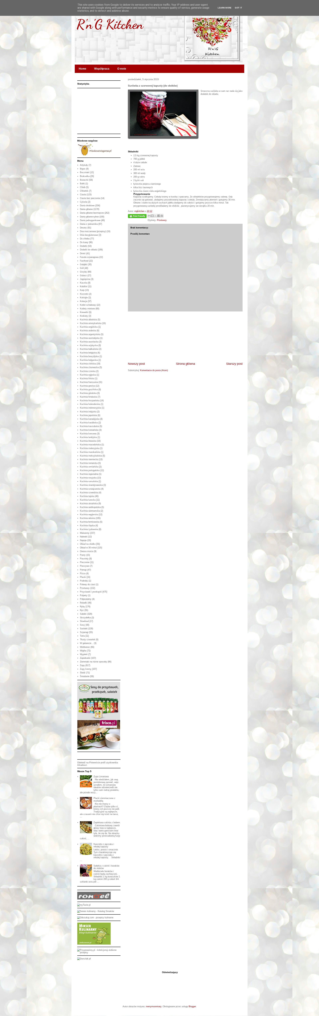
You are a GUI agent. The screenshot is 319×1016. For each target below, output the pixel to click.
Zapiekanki (85, 658)
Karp (82, 290)
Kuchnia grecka (87, 386)
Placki (83, 577)
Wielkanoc (85, 647)
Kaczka (83, 283)
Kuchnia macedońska (90, 444)
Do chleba (85, 238)
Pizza (82, 573)
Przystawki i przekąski (91, 591)
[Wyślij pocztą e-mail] (149, 215)
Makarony (84, 533)
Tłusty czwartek (87, 639)
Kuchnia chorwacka (89, 367)
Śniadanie (84, 676)
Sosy (82, 625)
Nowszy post (136, 363)
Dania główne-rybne (89, 216)
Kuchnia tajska (87, 496)
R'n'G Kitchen (109, 24)
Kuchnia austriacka (89, 341)
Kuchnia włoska (87, 518)
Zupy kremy (85, 669)
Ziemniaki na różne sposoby (93, 661)
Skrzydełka (85, 617)
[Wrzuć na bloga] (152, 215)
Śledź (82, 672)
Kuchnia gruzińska (89, 389)
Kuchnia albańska (88, 319)
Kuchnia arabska (88, 330)
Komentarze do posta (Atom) (154, 370)
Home (82, 68)
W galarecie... (86, 643)
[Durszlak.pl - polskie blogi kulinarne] (84, 958)
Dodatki (83, 246)
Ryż (82, 610)
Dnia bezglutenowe (89, 235)
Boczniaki (84, 172)
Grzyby (83, 272)
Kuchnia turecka (88, 500)
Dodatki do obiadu (88, 249)
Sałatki (83, 614)
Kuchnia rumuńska (89, 481)
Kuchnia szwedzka (89, 492)
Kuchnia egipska (88, 375)
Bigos (82, 168)
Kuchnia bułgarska (89, 360)
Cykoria (83, 202)
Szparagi (84, 632)
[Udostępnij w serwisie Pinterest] (161, 215)
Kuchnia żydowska (89, 529)
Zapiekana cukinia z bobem (107, 822)
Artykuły (84, 165)
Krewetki (84, 312)
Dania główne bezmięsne (92, 213)
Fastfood (84, 261)
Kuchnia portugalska (90, 470)
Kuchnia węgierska (89, 514)
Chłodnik (84, 191)
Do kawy (84, 242)
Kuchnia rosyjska (88, 477)
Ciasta (83, 194)
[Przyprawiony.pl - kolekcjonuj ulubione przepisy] (98, 952)
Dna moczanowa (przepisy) (93, 231)
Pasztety (84, 558)
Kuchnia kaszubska (89, 426)
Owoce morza (86, 551)
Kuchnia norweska (89, 463)
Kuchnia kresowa (88, 433)
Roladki (83, 602)
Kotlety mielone (87, 308)
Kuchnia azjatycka (89, 345)
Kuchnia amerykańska (90, 323)
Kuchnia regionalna (89, 474)
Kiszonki (84, 294)
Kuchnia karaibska (89, 422)
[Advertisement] (185, 336)
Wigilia (83, 650)
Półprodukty (85, 599)
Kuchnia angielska (89, 327)
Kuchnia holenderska (90, 404)
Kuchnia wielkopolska (90, 507)
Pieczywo (84, 566)
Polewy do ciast (87, 584)
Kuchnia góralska (88, 393)
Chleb (82, 187)
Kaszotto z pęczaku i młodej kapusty (104, 845)
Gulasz (83, 275)
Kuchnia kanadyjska (89, 419)
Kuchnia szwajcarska (90, 489)
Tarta (82, 636)
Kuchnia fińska (87, 378)
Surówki (84, 628)
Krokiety (84, 316)
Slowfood (84, 621)
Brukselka (85, 176)
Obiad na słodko (88, 544)
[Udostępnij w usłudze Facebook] (158, 215)
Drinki (82, 253)
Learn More (224, 7)
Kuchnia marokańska (90, 452)
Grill (82, 268)
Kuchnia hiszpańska (89, 400)
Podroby (84, 581)
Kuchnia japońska (88, 415)
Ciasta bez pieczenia (90, 198)
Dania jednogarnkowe (90, 220)
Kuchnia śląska (87, 525)
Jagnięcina (85, 279)
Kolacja (83, 301)
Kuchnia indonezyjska (90, 408)
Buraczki (84, 180)
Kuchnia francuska (89, 382)
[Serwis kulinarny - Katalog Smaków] (95, 911)
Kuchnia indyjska (88, 411)
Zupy (82, 665)
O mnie (121, 68)
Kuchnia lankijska (88, 437)
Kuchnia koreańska (89, 430)
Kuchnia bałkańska (89, 349)
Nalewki (83, 536)
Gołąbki (83, 264)
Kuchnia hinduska (88, 397)
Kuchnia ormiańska (89, 466)
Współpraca (101, 68)
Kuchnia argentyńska (90, 334)
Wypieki (84, 654)
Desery (83, 227)
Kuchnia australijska (89, 338)
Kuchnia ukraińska (89, 503)
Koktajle (84, 297)
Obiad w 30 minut (88, 547)
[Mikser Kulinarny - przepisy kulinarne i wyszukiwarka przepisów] (94, 944)
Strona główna (185, 363)
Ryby (82, 606)
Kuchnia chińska (88, 363)
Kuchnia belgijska (88, 352)
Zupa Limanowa (101, 776)
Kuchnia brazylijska (89, 356)
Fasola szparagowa (89, 257)
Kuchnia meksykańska (91, 455)
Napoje (83, 540)
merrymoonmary (153, 1006)
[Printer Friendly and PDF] (137, 216)
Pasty (83, 555)
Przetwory (162, 220)
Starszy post (234, 363)
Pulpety (83, 595)
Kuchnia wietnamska (90, 511)
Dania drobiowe (87, 205)
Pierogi (83, 570)
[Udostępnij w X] (155, 215)
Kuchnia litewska (88, 441)
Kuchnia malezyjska (89, 448)
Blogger (192, 1006)
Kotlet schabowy (88, 305)
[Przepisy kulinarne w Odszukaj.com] (95, 917)
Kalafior (83, 286)
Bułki (82, 183)
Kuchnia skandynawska (91, 485)
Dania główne (86, 209)
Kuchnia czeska (87, 371)
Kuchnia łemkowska (89, 522)
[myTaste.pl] (84, 905)
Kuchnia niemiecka (89, 459)
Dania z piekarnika (89, 224)
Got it (238, 7)
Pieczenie (84, 562)
